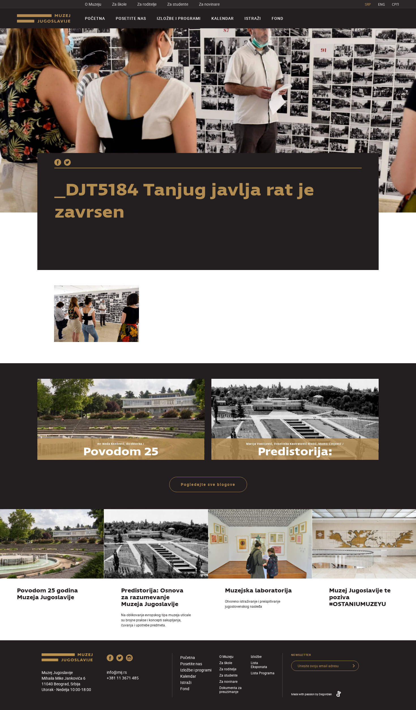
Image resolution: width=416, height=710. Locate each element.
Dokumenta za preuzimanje (230, 689)
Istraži (253, 18)
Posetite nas (131, 18)
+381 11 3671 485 (123, 678)
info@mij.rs (117, 672)
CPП (395, 4)
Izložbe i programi (179, 18)
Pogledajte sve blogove (208, 484)
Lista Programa (263, 673)
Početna (95, 18)
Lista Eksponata (259, 664)
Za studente (177, 4)
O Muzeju (93, 4)
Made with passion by (311, 694)
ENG (381, 4)
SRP (368, 4)
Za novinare (209, 4)
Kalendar (222, 18)
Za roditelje (146, 4)
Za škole (119, 4)
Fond (277, 18)
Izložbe (256, 656)
